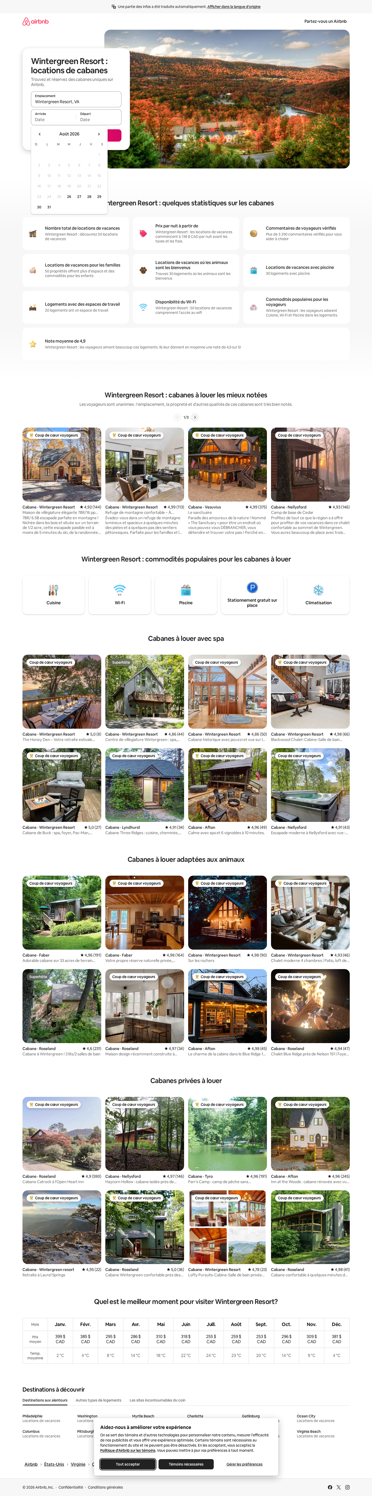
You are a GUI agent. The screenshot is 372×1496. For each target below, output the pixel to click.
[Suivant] (195, 417)
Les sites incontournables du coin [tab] (157, 1400)
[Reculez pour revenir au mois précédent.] (39, 134)
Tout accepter (128, 1464)
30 (39, 207)
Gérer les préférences (244, 1464)
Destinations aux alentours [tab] (44, 1400)
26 (69, 196)
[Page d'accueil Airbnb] (35, 21)
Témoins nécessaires (186, 1464)
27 (79, 196)
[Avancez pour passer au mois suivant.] (98, 134)
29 (99, 196)
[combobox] (76, 102)
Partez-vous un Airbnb (326, 21)
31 (49, 207)
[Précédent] (177, 417)
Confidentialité (71, 1487)
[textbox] (53, 119)
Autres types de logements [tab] (98, 1400)
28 (89, 196)
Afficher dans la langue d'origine (234, 6)
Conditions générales (105, 1487)
